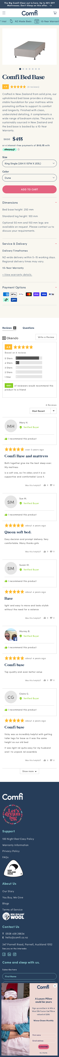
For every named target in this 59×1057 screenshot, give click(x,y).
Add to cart (29, 189)
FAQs (5, 857)
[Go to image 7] (39, 69)
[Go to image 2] (23, 69)
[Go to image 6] (36, 69)
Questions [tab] (28, 327)
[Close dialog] (55, 986)
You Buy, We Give (12, 897)
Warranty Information (15, 845)
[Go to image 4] (29, 69)
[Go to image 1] (20, 69)
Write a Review (46, 337)
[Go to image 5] (33, 69)
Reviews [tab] (8, 327)
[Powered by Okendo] (10, 338)
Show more (28, 771)
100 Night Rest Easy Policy (18, 838)
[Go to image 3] (26, 69)
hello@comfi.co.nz (17, 937)
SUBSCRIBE (43, 1047)
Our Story (8, 891)
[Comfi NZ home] (29, 795)
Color (5, 171)
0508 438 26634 (15, 933)
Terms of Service (12, 909)
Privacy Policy (11, 851)
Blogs (5, 903)
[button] (29, 87)
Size (4, 157)
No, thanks (43, 1053)
